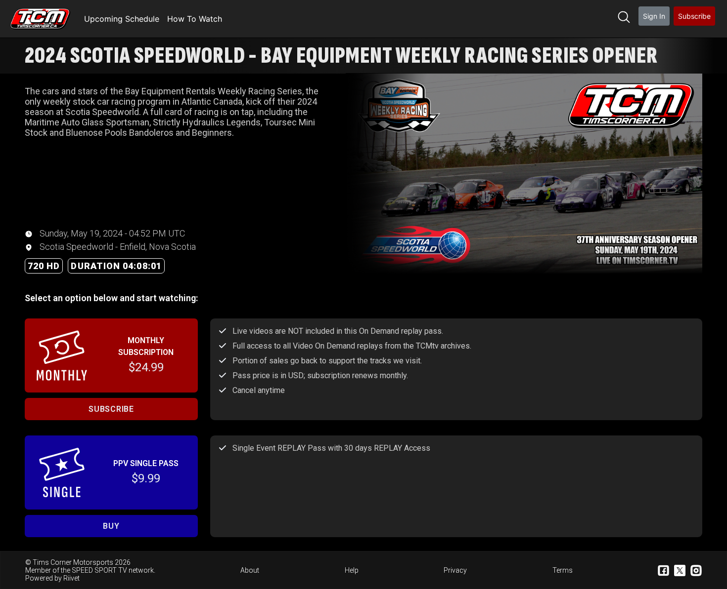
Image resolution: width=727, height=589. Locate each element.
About (249, 570)
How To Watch (194, 19)
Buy (111, 526)
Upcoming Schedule (121, 19)
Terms (562, 570)
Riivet (71, 578)
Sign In (654, 16)
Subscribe (694, 16)
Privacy (455, 570)
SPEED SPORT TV (99, 570)
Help (352, 570)
